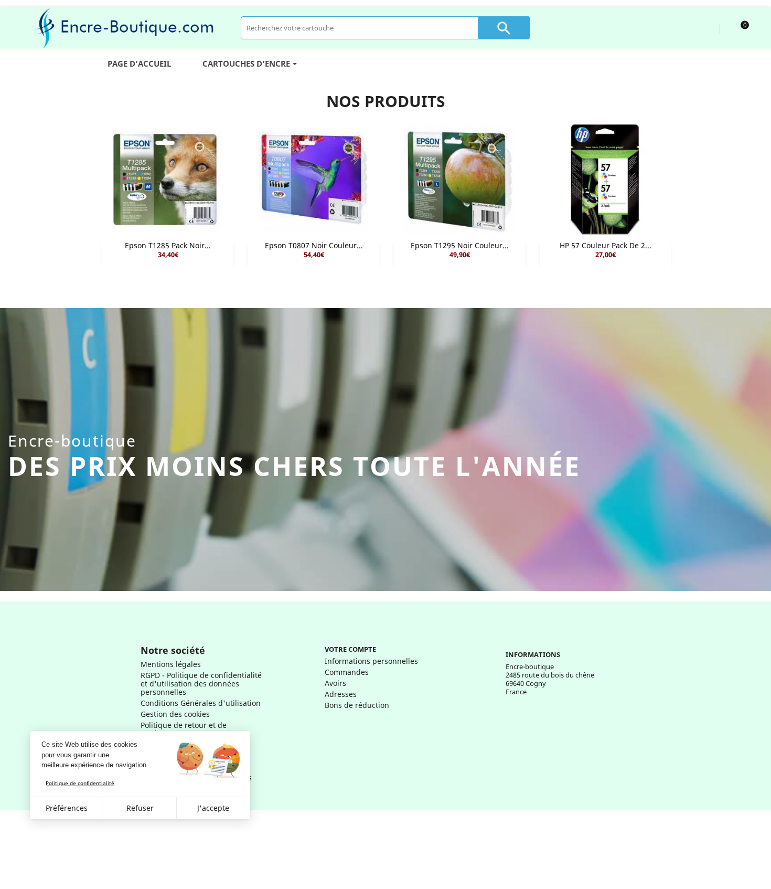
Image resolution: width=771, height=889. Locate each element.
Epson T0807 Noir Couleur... (314, 245)
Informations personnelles (371, 661)
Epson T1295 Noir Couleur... (460, 245)
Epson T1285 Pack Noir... (168, 245)
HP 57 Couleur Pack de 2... (605, 245)
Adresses (341, 694)
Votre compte (350, 649)
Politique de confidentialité (80, 783)
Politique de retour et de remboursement (184, 729)
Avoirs (335, 683)
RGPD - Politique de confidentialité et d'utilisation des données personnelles (201, 683)
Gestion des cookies (175, 714)
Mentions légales (171, 664)
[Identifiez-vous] (701, 27)
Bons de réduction (357, 705)
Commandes (347, 672)
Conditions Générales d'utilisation (201, 703)
